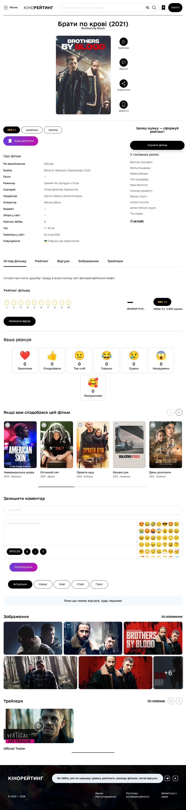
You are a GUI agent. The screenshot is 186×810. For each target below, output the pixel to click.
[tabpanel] (93, 277)
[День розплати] (165, 444)
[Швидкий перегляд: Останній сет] (43, 425)
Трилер (53, 129)
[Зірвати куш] (93, 444)
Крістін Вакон (53, 196)
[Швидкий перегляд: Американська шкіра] (7, 425)
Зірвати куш (85, 472)
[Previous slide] (171, 701)
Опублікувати (23, 567)
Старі (80, 584)
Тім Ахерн (136, 213)
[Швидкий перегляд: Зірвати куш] (80, 425)
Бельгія (49, 170)
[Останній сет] (56, 444)
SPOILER (14, 551)
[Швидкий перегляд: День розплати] (152, 425)
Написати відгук (19, 321)
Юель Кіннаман (140, 168)
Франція (60, 170)
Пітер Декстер (53, 189)
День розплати (160, 472)
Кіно (38, 7)
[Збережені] (163, 7)
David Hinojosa (72, 196)
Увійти (175, 7)
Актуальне (20, 584)
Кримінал (32, 129)
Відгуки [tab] (63, 261)
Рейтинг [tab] (41, 261)
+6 (168, 672)
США (87, 170)
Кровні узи (120, 472)
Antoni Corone (139, 202)
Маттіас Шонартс (141, 162)
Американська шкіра (19, 472)
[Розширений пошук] (147, 8)
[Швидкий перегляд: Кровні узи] (116, 425)
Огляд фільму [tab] (15, 261)
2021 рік (49, 163)
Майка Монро (139, 173)
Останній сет (49, 472)
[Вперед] (179, 412)
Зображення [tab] (88, 261)
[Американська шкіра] (20, 444)
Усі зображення (171, 616)
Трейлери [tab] (115, 261)
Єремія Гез (51, 183)
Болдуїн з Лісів (69, 183)
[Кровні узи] (129, 444)
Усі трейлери (156, 700)
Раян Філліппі (139, 185)
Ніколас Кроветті (141, 190)
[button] (33, 638)
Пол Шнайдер (139, 179)
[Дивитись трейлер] (39, 726)
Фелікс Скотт (138, 196)
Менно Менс (52, 202)
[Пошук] (154, 8)
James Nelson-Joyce (143, 207)
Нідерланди (75, 170)
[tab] (93, 752)
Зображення (16, 616)
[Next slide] (179, 701)
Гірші (99, 584)
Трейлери (13, 701)
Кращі (43, 584)
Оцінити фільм (157, 145)
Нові (62, 584)
